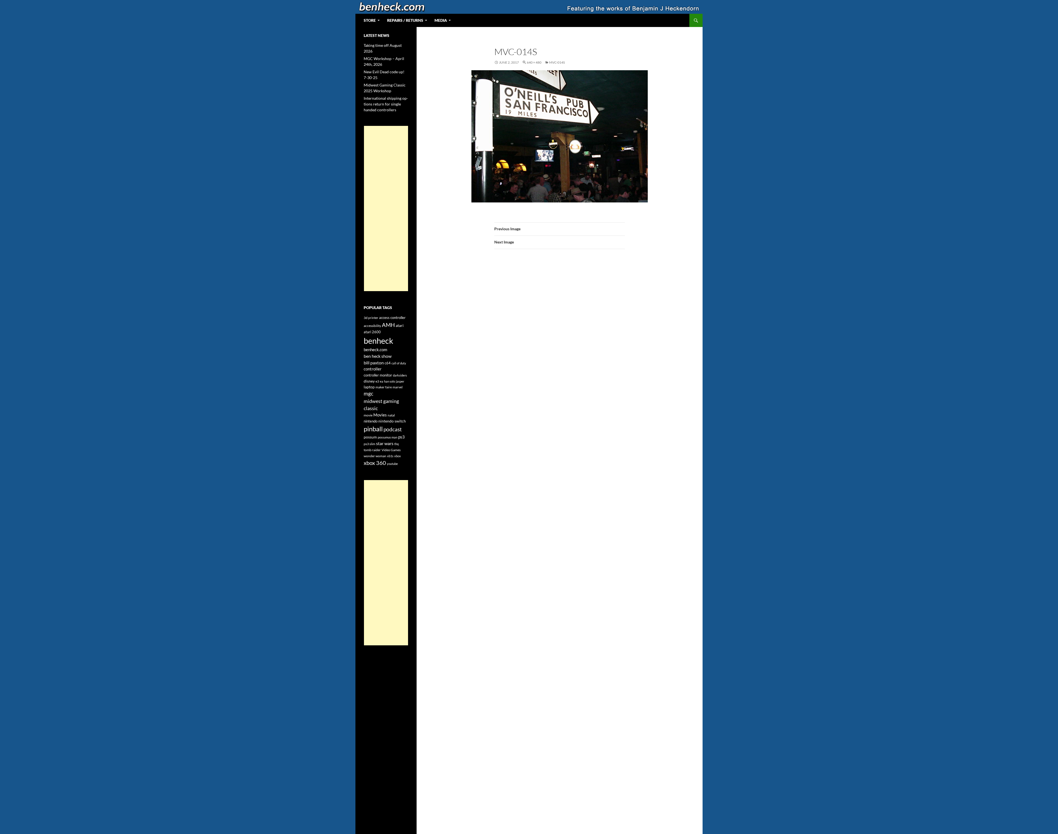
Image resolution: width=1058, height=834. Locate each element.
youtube (392, 463)
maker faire (384, 387)
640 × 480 (534, 62)
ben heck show (378, 356)
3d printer (371, 318)
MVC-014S (557, 62)
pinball (373, 429)
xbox (397, 456)
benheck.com (375, 349)
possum (370, 437)
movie (368, 415)
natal (391, 415)
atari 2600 (372, 332)
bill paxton (374, 362)
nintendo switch (392, 421)
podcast (393, 429)
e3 (377, 381)
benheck (378, 340)
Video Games (391, 450)
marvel (398, 387)
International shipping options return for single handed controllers (386, 104)
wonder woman (375, 456)
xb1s (390, 456)
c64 (388, 363)
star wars (384, 443)
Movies (380, 415)
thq (396, 444)
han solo (389, 381)
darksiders (400, 375)
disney (369, 381)
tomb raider (372, 450)
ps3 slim (369, 444)
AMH (388, 324)
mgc (368, 393)
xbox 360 (375, 462)
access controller (392, 317)
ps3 (401, 436)
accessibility (372, 326)
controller (373, 369)
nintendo (370, 421)
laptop (369, 386)
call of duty (399, 363)
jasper (400, 381)
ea (381, 381)
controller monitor (378, 375)
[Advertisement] (386, 208)
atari (400, 325)
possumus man (387, 437)
